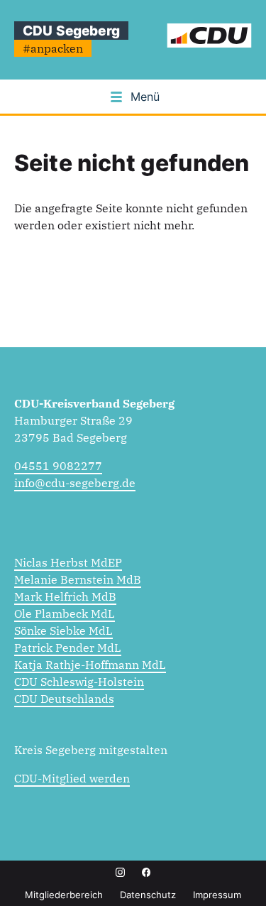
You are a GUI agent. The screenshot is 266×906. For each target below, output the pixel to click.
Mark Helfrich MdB (65, 596)
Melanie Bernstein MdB (77, 579)
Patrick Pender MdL (67, 647)
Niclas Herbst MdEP (68, 562)
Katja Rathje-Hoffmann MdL (90, 664)
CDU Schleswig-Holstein (79, 682)
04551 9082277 (58, 466)
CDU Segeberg (71, 30)
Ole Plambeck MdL (64, 613)
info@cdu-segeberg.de (74, 483)
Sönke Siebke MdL (63, 630)
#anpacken (53, 48)
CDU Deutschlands (64, 699)
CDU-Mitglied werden (72, 778)
